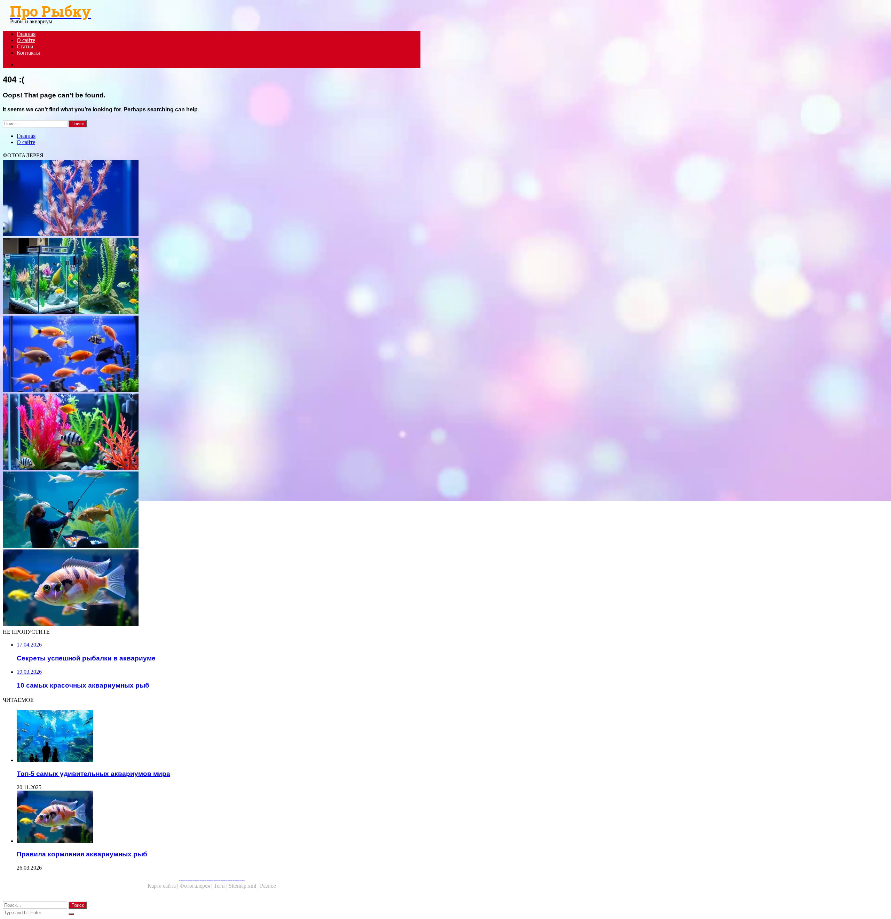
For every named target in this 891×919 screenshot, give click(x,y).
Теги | (221, 886)
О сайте (26, 40)
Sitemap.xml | (244, 886)
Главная (26, 34)
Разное (268, 886)
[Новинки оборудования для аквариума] (211, 277)
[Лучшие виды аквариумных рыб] (211, 355)
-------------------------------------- (212, 879)
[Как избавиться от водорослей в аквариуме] (211, 199)
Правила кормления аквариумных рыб (82, 854)
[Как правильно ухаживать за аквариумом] (211, 433)
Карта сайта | (164, 886)
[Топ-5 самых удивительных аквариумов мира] (218, 736)
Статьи (25, 46)
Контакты (28, 53)
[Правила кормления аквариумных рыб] (211, 588)
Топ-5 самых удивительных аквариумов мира (93, 773)
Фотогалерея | (197, 886)
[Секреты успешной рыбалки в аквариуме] (211, 510)
